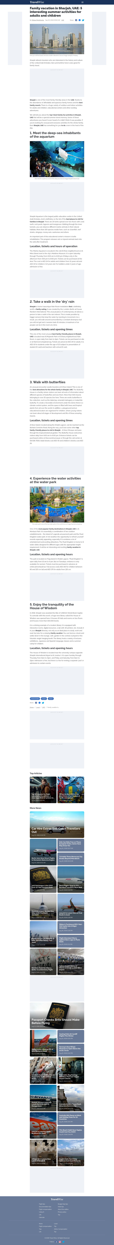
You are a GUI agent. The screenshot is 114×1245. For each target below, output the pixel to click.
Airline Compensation (60, 1229)
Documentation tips (45, 1206)
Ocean (44, 698)
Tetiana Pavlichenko (38, 20)
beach (50, 698)
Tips (40, 1229)
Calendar (42, 1217)
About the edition (63, 1209)
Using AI (41, 1212)
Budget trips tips (63, 1204)
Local (38, 707)
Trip (55, 1226)
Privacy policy (62, 1212)
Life (40, 1215)
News (41, 1223)
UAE (62, 20)
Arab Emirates (35, 698)
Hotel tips (61, 1206)
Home (32, 707)
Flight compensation (45, 1209)
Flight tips (42, 1204)
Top (59, 1215)
